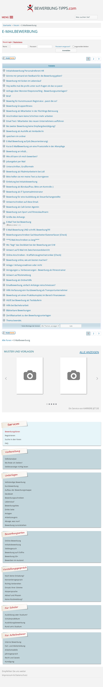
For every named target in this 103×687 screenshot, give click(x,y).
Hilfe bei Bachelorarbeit (17, 305)
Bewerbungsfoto (12, 505)
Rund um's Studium (13, 626)
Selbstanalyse (10, 459)
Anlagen (8, 513)
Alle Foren (6, 340)
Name (5, 46)
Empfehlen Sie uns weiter (14, 671)
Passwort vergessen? (63, 46)
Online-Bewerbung (13, 541)
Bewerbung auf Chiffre (14, 552)
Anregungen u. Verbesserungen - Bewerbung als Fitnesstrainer (36, 270)
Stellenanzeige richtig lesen (16, 466)
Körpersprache (11, 591)
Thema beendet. (14, 320)
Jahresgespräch (11, 654)
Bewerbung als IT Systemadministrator (24, 191)
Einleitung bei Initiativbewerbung (21, 181)
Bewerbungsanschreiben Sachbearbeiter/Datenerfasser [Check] (36, 234)
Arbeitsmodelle (11, 650)
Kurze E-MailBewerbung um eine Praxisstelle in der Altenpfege (35, 146)
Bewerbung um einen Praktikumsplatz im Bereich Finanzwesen (35, 295)
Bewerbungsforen (12, 431)
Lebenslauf (9, 502)
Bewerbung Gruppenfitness (19, 106)
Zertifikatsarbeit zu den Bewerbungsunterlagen (28, 315)
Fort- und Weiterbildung (15, 646)
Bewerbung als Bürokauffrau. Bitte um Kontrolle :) (29, 186)
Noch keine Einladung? (14, 576)
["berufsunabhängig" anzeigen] (29, 375)
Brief (8, 96)
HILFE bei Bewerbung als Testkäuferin (24, 300)
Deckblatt (9, 494)
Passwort (33, 46)
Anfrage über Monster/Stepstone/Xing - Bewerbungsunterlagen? (36, 91)
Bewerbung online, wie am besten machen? (26, 260)
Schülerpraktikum (12, 618)
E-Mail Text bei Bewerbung (18, 222)
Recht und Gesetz (12, 657)
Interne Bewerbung (13, 642)
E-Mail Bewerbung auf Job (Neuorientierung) (27, 141)
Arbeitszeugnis (11, 517)
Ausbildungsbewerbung (15, 622)
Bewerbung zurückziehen (15, 525)
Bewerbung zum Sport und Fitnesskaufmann (27, 212)
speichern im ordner (16, 136)
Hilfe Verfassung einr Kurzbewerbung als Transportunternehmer (37, 290)
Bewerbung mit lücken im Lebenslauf (23, 80)
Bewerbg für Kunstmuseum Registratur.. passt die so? (31, 101)
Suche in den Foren (13, 439)
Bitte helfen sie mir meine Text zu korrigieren (27, 176)
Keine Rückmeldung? (13, 599)
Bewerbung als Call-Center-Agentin (22, 207)
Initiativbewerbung (13, 544)
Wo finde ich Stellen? (13, 463)
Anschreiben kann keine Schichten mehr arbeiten (29, 116)
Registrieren (17, 42)
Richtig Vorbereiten (13, 583)
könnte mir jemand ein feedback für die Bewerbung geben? (34, 75)
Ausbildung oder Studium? (16, 615)
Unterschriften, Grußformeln (20, 166)
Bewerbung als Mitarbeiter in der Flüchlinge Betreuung (32, 111)
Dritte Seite (9, 509)
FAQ (6, 443)
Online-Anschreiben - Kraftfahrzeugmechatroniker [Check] (33, 255)
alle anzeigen (89, 352)
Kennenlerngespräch (14, 579)
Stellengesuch (11, 548)
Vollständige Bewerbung (15, 482)
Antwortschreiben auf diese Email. (22, 201)
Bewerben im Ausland (14, 560)
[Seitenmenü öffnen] (6, 17)
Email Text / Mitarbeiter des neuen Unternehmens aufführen (35, 121)
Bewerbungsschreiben (14, 498)
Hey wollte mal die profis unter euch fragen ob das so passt (34, 86)
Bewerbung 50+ (11, 556)
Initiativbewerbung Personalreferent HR (25, 70)
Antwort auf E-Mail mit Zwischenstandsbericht (28, 250)
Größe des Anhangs (15, 217)
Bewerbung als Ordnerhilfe (19, 280)
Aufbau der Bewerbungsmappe (18, 490)
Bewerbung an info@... (16, 151)
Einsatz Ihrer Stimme (13, 587)
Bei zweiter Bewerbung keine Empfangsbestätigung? (30, 126)
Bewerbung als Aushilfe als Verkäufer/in (25, 131)
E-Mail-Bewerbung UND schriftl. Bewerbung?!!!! (28, 229)
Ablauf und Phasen (13, 595)
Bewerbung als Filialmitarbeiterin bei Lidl (25, 171)
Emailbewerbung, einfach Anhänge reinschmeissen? (30, 285)
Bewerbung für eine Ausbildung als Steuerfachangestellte (33, 196)
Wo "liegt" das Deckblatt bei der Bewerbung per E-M (30, 245)
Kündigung (9, 661)
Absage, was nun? (12, 521)
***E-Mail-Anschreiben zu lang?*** (22, 239)
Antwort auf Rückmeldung (18, 275)
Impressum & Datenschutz (14, 675)
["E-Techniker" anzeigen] (73, 375)
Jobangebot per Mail (15, 161)
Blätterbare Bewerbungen (18, 310)
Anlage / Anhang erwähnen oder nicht (24, 265)
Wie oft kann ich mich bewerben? (21, 156)
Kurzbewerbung (11, 486)
